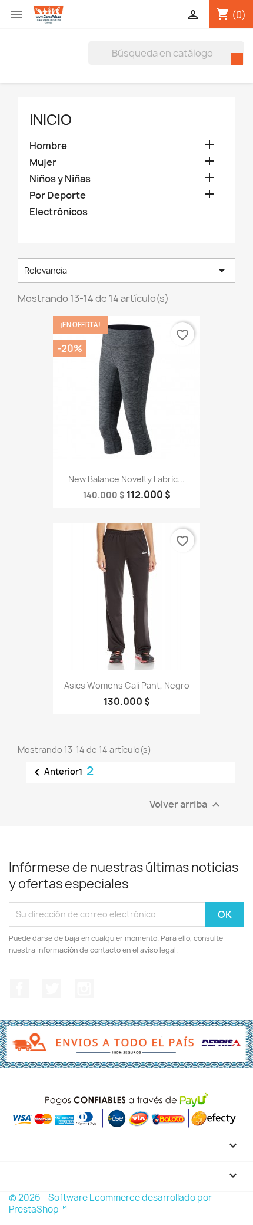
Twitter (51, 988)
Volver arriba (186, 804)
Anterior (54, 772)
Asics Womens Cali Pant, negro (126, 685)
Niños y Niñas (60, 179)
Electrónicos (58, 212)
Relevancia (126, 271)
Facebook (19, 988)
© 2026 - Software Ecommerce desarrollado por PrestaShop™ (110, 1203)
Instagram (84, 988)
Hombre (48, 146)
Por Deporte (57, 195)
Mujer (42, 162)
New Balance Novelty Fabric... (126, 479)
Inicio (50, 120)
